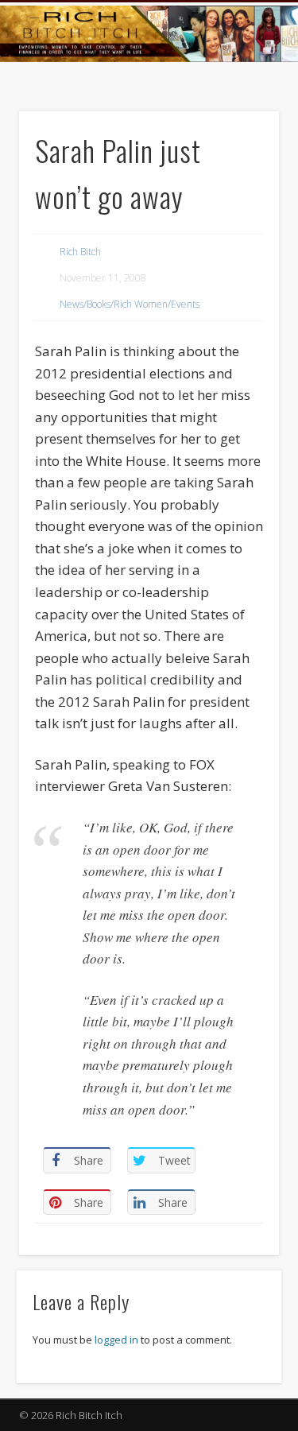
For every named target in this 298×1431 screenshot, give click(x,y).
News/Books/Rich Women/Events (129, 304)
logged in (116, 1339)
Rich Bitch (80, 251)
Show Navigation (241, 142)
